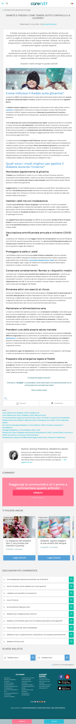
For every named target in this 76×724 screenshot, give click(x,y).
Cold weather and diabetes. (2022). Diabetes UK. (21, 413)
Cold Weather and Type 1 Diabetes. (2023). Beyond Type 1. (24, 415)
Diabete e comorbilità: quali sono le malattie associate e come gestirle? (34, 621)
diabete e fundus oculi (15, 642)
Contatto (24, 691)
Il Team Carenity (9, 683)
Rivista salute (43, 678)
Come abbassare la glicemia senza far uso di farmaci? (27, 579)
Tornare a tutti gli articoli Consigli (17, 10)
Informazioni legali (27, 684)
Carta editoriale (26, 679)
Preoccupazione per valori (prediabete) (22, 628)
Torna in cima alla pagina (64, 665)
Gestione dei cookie (27, 689)
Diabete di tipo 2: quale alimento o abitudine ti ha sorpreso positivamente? (36, 635)
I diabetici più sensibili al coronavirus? (22, 593)
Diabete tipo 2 (13, 658)
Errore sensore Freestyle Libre (18, 607)
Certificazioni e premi (28, 678)
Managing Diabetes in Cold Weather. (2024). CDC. (21, 430)
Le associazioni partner (11, 686)
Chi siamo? (7, 678)
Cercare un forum (44, 679)
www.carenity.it (16, 708)
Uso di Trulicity (12, 600)
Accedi (54, 721)
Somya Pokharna (49, 24)
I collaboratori (8, 688)
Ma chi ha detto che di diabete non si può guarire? (26, 586)
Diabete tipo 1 (47, 658)
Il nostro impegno (9, 696)
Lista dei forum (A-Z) (45, 684)
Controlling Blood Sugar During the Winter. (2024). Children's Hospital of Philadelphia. (36, 418)
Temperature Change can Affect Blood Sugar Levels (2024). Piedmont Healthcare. (33, 437)
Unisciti (38, 493)
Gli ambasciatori (9, 684)
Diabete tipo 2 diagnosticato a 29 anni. (22, 614)
